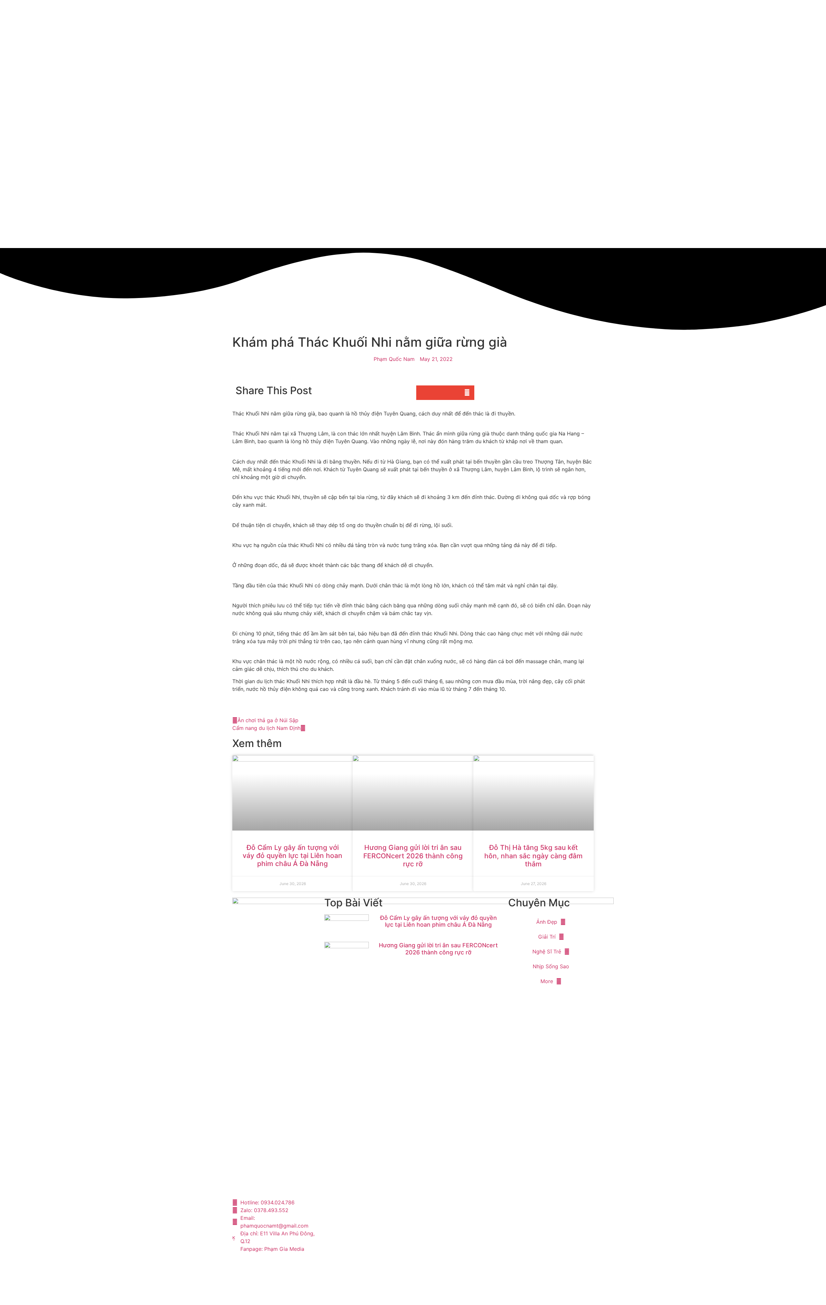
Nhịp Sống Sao (551, 966)
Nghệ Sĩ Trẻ (546, 951)
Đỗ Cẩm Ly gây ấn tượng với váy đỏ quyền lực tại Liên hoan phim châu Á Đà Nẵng (292, 855)
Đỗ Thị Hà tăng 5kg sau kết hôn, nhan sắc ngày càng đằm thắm (533, 855)
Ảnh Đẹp (546, 922)
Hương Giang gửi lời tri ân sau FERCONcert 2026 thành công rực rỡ (413, 855)
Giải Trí (547, 936)
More (546, 981)
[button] (423, 392)
